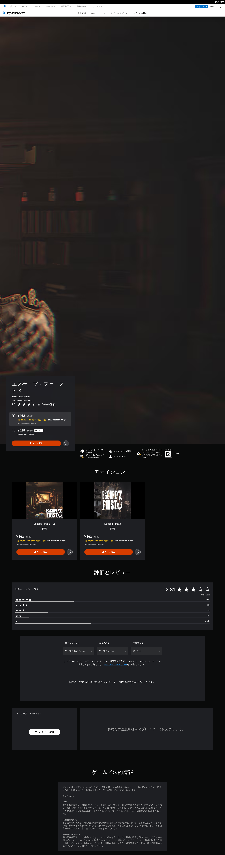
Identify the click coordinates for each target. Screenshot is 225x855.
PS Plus (49, 6)
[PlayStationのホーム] (5, 6)
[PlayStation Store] (14, 13)
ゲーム (36, 6)
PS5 (23, 6)
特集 (93, 13)
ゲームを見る (141, 13)
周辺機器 (65, 6)
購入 (12, 6)
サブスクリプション (120, 13)
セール (103, 13)
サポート (97, 6)
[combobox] (78, 651)
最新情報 (81, 6)
